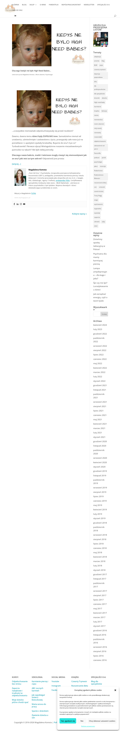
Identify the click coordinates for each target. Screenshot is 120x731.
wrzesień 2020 (100, 458)
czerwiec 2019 (100, 500)
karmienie (97, 107)
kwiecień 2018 (100, 556)
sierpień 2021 (99, 406)
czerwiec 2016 (100, 660)
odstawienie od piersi (99, 147)
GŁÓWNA (15, 5)
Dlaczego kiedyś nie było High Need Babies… (31, 70)
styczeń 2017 (99, 626)
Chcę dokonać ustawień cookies (102, 721)
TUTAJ (33, 193)
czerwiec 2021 (100, 415)
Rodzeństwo (98, 171)
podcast (96, 158)
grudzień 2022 (100, 333)
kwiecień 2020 (100, 462)
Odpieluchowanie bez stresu (20, 682)
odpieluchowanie (100, 141)
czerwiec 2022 (100, 359)
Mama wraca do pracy (39, 705)
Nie (82, 721)
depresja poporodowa (98, 75)
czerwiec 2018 (100, 548)
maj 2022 (97, 363)
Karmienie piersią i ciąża (40, 682)
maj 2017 (97, 608)
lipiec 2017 (98, 599)
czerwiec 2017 (100, 604)
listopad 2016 (99, 634)
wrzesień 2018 (100, 535)
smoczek (102, 187)
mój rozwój (97, 128)
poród (104, 158)
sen (95, 187)
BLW (95, 65)
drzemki (97, 98)
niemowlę (97, 133)
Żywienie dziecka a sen (40, 716)
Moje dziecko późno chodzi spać (20, 701)
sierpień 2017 (99, 595)
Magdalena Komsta (28, 74)
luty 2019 (97, 514)
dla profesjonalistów (99, 87)
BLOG (24, 5)
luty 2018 (97, 565)
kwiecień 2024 (100, 325)
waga (96, 200)
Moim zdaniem (40, 74)
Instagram (56, 685)
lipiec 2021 (98, 410)
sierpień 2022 (99, 350)
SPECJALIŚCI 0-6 (103, 5)
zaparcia (97, 217)
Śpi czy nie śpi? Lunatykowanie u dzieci (100, 286)
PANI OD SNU (17, 10)
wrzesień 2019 (100, 487)
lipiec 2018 (98, 543)
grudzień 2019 (100, 471)
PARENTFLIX (53, 5)
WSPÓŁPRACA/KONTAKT (71, 5)
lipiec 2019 (98, 496)
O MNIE (43, 5)
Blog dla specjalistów (96, 682)
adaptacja (97, 57)
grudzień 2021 (100, 385)
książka (96, 111)
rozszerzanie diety (100, 183)
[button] (115, 690)
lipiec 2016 (98, 655)
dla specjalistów (99, 94)
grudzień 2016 (100, 630)
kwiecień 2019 (100, 509)
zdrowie (96, 222)
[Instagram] (21, 204)
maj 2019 (97, 505)
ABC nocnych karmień (37, 689)
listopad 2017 (99, 578)
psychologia (98, 162)
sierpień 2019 (99, 492)
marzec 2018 (99, 561)
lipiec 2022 (98, 354)
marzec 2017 (99, 617)
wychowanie (98, 204)
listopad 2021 (99, 389)
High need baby (99, 102)
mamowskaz (98, 120)
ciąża (101, 65)
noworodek (98, 137)
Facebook (56, 690)
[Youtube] (24, 204)
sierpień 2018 (99, 539)
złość (96, 226)
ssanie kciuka (98, 191)
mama (96, 115)
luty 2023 (97, 329)
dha (95, 82)
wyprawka (97, 209)
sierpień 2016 (99, 651)
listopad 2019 (99, 475)
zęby (103, 222)
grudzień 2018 (100, 522)
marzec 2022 (99, 372)
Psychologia (49, 74)
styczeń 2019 (99, 518)
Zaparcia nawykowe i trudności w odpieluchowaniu (19, 692)
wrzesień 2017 (100, 591)
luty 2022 (97, 376)
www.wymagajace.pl (22, 197)
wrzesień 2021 (100, 402)
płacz (96, 166)
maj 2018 (97, 552)
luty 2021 (97, 432)
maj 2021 (97, 419)
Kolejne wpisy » (79, 213)
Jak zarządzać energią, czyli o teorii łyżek (100, 297)
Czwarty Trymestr (79, 681)
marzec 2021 (99, 428)
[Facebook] (14, 204)
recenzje (103, 166)
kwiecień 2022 (100, 367)
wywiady (97, 213)
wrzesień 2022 (100, 346)
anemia (96, 61)
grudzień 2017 (100, 574)
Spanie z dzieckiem (40, 711)
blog (103, 61)
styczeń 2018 (99, 570)
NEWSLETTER (89, 5)
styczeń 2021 (99, 437)
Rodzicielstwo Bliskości (98, 176)
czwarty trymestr (100, 69)
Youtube (55, 681)
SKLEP (32, 5)
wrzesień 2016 (100, 647)
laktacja (104, 111)
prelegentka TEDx (63, 180)
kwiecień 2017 (100, 612)
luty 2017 (97, 621)
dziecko (104, 98)
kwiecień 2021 (100, 423)
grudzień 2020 (100, 441)
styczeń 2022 (99, 381)
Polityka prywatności (88, 726)
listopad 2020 (99, 445)
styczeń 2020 (99, 466)
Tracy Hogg (98, 196)
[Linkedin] (18, 204)
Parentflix (97, 153)
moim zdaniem (99, 124)
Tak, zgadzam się (68, 721)
